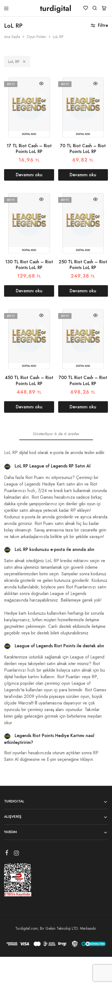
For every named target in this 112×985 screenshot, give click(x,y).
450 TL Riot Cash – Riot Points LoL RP (29, 380)
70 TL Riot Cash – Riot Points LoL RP (83, 149)
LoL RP (14, 62)
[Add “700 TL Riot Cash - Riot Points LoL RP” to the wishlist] (95, 327)
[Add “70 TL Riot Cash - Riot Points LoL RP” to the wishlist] (95, 95)
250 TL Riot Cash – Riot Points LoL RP (83, 265)
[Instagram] (16, 854)
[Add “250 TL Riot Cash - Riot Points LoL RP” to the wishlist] (95, 211)
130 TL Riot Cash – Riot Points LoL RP (29, 265)
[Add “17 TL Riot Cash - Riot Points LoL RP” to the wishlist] (41, 95)
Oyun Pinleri (36, 36)
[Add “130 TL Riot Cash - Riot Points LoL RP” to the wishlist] (41, 211)
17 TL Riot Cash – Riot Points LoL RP (29, 149)
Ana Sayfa (12, 36)
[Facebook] (7, 854)
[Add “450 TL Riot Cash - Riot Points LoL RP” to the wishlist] (41, 327)
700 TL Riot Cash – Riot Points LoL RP (83, 380)
